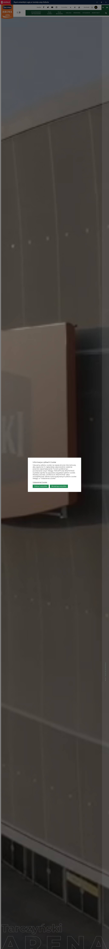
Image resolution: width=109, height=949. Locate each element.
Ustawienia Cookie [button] (40, 482)
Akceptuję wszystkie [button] (58, 486)
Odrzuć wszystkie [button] (40, 486)
